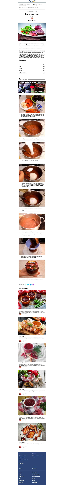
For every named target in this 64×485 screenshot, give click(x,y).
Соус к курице (21, 336)
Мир (20, 474)
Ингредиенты (34, 468)
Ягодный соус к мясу (23, 415)
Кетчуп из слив (21, 389)
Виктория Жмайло (24, 313)
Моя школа (21, 480)
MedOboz (21, 482)
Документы (34, 457)
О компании (21, 453)
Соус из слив (21, 309)
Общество (21, 476)
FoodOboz (21, 463)
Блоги (20, 472)
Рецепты (22, 4)
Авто (33, 480)
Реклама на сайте (22, 457)
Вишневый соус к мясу (23, 362)
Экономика (34, 482)
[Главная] (19, 7)
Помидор (20, 70)
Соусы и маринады (26, 7)
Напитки (28, 4)
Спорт (33, 478)
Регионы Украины (36, 476)
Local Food (40, 4)
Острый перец (21, 72)
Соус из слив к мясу (35, 7)
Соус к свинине (21, 442)
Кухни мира (34, 466)
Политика (34, 472)
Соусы (31, 7)
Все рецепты (21, 449)
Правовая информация (23, 455)
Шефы (34, 4)
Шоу (20, 478)
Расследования (35, 474)
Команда (34, 453)
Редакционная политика (23, 459)
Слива (20, 66)
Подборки (21, 468)
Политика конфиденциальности (38, 455)
